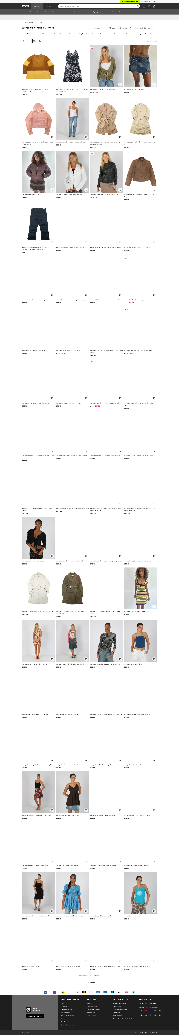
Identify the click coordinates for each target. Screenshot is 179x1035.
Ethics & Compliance (67, 1025)
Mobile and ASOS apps (120, 1003)
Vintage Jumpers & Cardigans (140, 28)
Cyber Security (91, 1016)
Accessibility (153, 1032)
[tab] (25, 12)
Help (62, 1003)
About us (89, 1003)
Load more (89, 982)
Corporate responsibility (94, 1009)
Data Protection (65, 1022)
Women (31, 22)
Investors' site (91, 1012)
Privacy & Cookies (138, 1032)
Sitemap (63, 1019)
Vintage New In (101, 28)
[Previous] (92, 28)
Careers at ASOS (92, 1006)
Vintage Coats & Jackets (118, 28)
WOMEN (37, 6)
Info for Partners (117, 1016)
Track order (64, 1006)
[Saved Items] (149, 6)
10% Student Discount (67, 1016)
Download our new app (130, 1)
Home (24, 22)
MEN (49, 6)
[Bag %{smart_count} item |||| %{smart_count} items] (154, 6)
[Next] (155, 28)
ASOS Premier (65, 1012)
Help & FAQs (146, 1)
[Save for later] (52, 84)
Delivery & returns (66, 1009)
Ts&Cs (146, 1032)
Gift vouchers (117, 1006)
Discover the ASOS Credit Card (122, 1019)
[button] (141, 1010)
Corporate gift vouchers (120, 1009)
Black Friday (116, 1012)
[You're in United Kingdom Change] (154, 1)
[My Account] (144, 6)
